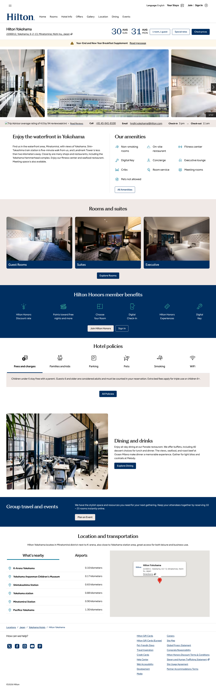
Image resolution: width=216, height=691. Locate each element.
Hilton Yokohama (57, 627)
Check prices (202, 31)
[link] (106, 123)
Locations (11, 627)
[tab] (25, 363)
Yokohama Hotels (37, 627)
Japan (22, 627)
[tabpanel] (108, 380)
